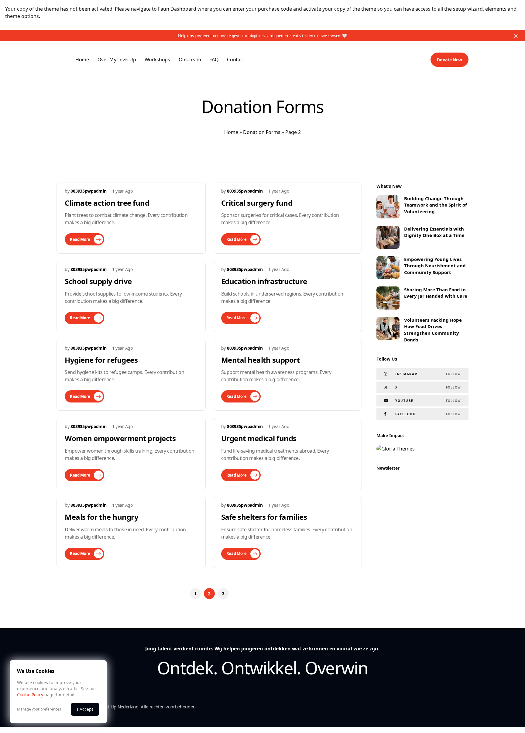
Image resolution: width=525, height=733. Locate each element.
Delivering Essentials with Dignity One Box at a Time (434, 232)
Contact (235, 59)
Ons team (190, 59)
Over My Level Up (117, 59)
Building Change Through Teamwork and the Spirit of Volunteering (435, 205)
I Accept (85, 709)
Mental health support (260, 360)
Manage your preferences (39, 709)
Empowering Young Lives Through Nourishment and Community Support (435, 266)
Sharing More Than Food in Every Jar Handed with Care (435, 292)
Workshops (157, 59)
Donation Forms (261, 132)
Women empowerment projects (120, 438)
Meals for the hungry (101, 517)
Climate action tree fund (107, 203)
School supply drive (98, 281)
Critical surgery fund (257, 203)
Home (82, 59)
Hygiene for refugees (101, 360)
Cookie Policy (30, 694)
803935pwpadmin (88, 191)
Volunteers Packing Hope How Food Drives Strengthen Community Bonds (433, 330)
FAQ (213, 59)
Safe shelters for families (264, 517)
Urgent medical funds (259, 438)
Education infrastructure (264, 281)
